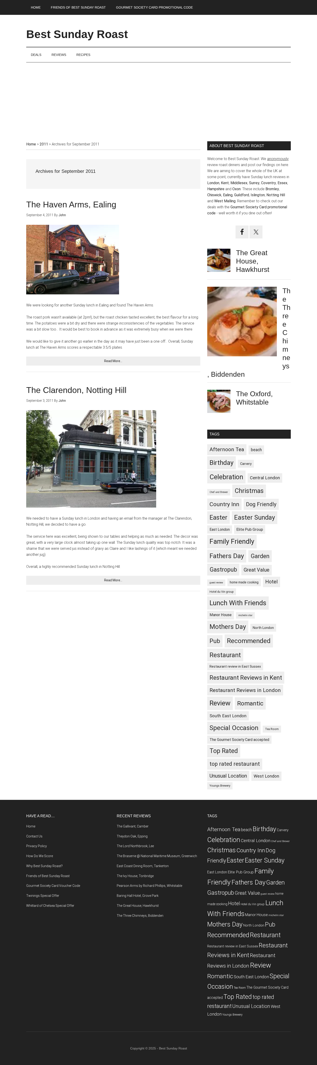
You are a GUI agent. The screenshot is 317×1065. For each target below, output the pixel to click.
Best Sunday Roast (77, 34)
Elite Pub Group (249, 529)
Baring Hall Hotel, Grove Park (137, 896)
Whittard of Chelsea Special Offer (50, 905)
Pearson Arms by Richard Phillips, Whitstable (149, 886)
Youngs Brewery (220, 785)
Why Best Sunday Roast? (44, 866)
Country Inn (224, 504)
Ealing (228, 195)
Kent (225, 183)
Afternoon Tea (227, 449)
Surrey (254, 183)
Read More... (113, 361)
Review (220, 703)
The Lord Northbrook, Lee (135, 846)
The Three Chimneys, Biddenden (140, 915)
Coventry (268, 183)
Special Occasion (234, 728)
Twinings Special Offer (42, 896)
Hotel (271, 582)
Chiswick (214, 195)
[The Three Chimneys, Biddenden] (242, 322)
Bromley (272, 189)
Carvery (246, 464)
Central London (265, 477)
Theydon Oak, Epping (132, 836)
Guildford (241, 195)
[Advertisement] (158, 97)
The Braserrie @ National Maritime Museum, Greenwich (157, 856)
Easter (218, 517)
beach (256, 449)
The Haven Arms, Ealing (71, 204)
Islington (258, 195)
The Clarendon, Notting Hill (76, 390)
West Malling (225, 201)
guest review (216, 582)
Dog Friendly (261, 504)
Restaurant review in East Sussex (235, 666)
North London (263, 628)
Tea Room (272, 729)
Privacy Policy (36, 846)
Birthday (221, 463)
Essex (282, 183)
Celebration (226, 477)
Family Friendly (232, 541)
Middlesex (238, 183)
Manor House (221, 615)
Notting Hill (275, 195)
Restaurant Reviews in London (245, 690)
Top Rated (224, 751)
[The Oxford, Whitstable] (218, 402)
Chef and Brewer (219, 492)
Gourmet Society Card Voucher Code (53, 886)
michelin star (245, 615)
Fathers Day (227, 556)
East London (220, 529)
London (213, 183)
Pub (215, 640)
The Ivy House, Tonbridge (135, 876)
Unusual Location (228, 776)
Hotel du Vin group (222, 591)
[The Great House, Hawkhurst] (218, 261)
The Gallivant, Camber (133, 826)
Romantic (250, 703)
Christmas (249, 491)
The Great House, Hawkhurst (252, 261)
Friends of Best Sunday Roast (48, 876)
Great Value (256, 570)
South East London (228, 715)
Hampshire (215, 189)
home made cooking (244, 582)
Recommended (249, 641)
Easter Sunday (254, 517)
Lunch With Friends (238, 603)
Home (30, 826)
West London (266, 776)
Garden (260, 556)
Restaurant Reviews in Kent (246, 677)
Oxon (236, 189)
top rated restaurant (235, 764)
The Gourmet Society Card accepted (239, 739)
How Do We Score (39, 856)
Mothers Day (228, 627)
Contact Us (34, 836)
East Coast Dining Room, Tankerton (143, 866)
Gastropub (223, 569)
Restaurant (225, 655)
